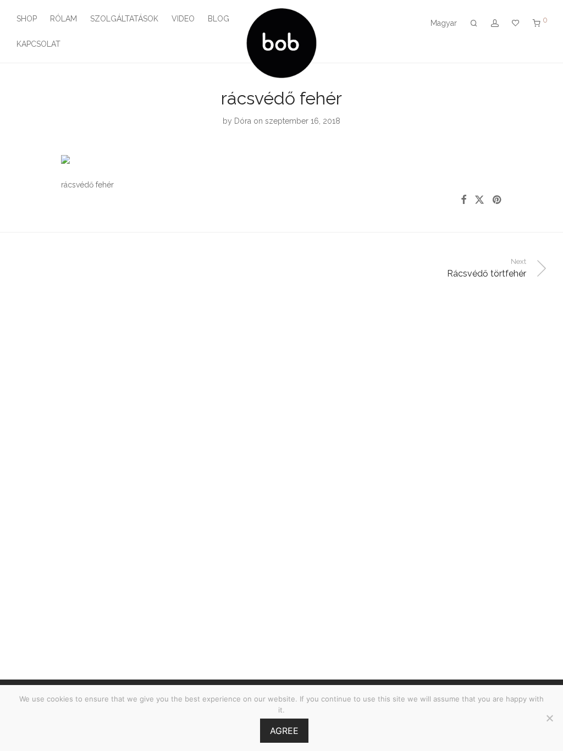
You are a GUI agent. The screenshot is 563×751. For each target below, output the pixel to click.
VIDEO (183, 18)
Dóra (242, 121)
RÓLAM (63, 18)
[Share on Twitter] (479, 200)
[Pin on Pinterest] (498, 200)
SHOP (26, 18)
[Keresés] (473, 23)
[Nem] (549, 718)
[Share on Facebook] (463, 200)
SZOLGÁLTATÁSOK (124, 18)
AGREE (284, 730)
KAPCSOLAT (38, 44)
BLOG (218, 18)
